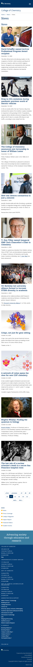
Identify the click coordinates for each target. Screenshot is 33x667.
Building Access (5, 602)
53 (19, 497)
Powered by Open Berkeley (24, 653)
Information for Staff (7, 612)
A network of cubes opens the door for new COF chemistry (15, 374)
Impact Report (7, 519)
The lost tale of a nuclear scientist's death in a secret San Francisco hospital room (15, 465)
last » (21, 500)
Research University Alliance (12, 303)
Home (3, 14)
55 (27, 497)
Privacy (29, 659)
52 (15, 497)
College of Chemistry (11, 10)
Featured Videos (8, 522)
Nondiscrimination (26, 657)
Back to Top (29, 664)
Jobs (2, 616)
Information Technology (7, 614)
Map (2, 557)
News (8, 14)
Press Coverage (7, 513)
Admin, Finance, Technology (8, 600)
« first (7, 493)
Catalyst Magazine (8, 516)
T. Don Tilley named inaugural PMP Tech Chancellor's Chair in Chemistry (16, 242)
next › (15, 500)
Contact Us (4, 606)
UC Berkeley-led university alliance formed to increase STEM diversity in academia (14, 288)
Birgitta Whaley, (5, 427)
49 (30, 493)
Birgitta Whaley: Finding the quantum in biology (14, 420)
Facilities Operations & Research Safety (12, 610)
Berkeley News (5, 630)
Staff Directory (5, 621)
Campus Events (5, 634)
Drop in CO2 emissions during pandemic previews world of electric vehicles (15, 101)
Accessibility (28, 655)
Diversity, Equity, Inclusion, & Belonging (12, 608)
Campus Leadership (7, 632)
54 (23, 497)
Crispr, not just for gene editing (15, 332)
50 (7, 497)
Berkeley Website (6, 628)
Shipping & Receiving (7, 619)
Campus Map (5, 636)
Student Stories (7, 525)
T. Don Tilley (24, 256)
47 (22, 493)
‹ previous (14, 493)
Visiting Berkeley (6, 638)
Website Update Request (8, 623)
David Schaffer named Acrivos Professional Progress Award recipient (15, 51)
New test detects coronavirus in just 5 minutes (16, 196)
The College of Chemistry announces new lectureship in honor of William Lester (15, 148)
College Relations (6, 604)
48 (26, 493)
